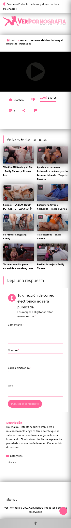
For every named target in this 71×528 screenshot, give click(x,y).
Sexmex (23, 40)
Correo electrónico (20, 368)
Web (10, 385)
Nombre (13, 350)
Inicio (13, 40)
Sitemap (11, 499)
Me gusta (19, 99)
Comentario (16, 324)
